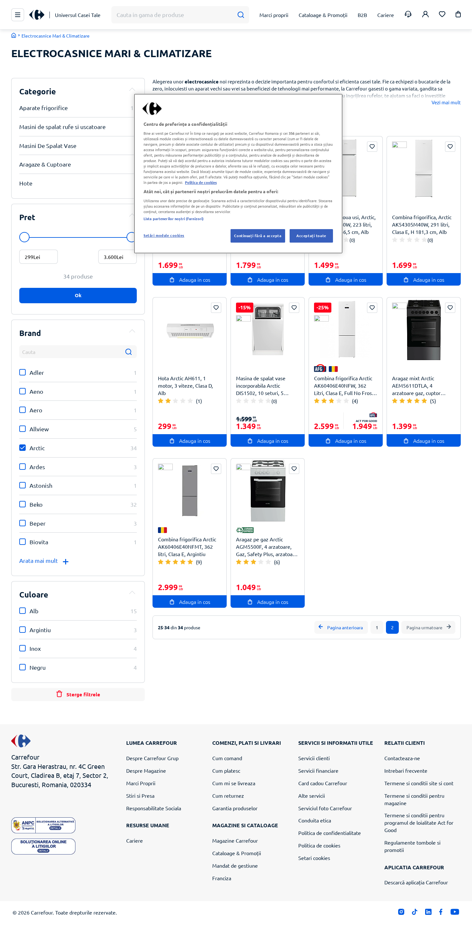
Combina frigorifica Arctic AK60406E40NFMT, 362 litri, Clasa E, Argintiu (187, 546)
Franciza (221, 878)
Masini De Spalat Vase (78, 145)
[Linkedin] (428, 913)
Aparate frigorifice (78, 107)
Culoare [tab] (33, 594)
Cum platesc (226, 770)
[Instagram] (401, 913)
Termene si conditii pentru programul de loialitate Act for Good (418, 822)
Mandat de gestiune (235, 865)
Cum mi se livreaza (233, 783)
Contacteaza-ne (402, 758)
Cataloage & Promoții (236, 853)
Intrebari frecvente (405, 770)
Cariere (134, 840)
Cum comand (227, 758)
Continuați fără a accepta (257, 235)
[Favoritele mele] (442, 15)
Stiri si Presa (140, 795)
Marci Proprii (140, 783)
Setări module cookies (164, 235)
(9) (199, 562)
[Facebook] (441, 913)
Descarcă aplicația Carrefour (416, 882)
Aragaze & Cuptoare (78, 164)
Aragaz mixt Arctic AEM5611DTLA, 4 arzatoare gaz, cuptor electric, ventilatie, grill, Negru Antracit (418, 385)
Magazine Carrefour (235, 840)
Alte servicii (311, 795)
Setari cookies (314, 858)
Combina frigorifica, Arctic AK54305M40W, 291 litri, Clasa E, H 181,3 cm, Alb (421, 224)
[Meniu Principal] (17, 14)
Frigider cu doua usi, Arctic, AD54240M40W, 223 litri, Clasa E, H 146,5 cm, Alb (345, 224)
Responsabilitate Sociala (153, 808)
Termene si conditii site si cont (418, 783)
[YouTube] (454, 913)
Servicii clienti (314, 758)
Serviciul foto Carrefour (325, 808)
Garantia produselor (235, 808)
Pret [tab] (27, 217)
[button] (458, 15)
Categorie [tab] (37, 91)
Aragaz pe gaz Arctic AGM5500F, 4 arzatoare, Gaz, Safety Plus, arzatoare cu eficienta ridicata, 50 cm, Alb (267, 546)
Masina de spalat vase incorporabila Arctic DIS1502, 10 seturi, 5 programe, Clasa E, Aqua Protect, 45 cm (264, 385)
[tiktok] (414, 913)
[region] (238, 174)
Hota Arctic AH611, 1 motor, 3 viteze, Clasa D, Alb (185, 385)
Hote (78, 183)
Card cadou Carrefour (322, 783)
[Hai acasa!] (13, 35)
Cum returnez (228, 795)
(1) (199, 401)
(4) (355, 401)
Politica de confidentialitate (329, 833)
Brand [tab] (30, 333)
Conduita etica (314, 820)
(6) (277, 562)
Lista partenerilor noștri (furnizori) (174, 218)
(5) (433, 401)
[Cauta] (240, 15)
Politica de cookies (319, 845)
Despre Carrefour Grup (152, 758)
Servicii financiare (318, 770)
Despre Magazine (146, 770)
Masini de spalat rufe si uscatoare (78, 126)
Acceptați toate (311, 235)
